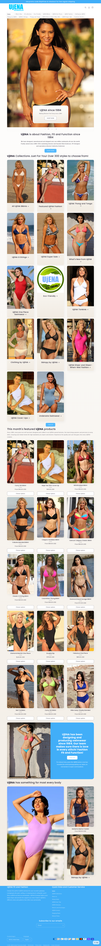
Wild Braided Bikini (80, 485)
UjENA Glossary (56, 904)
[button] (85, 7)
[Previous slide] (45, 129)
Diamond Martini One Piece (20, 653)
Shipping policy (46, 945)
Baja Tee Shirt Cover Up (50, 485)
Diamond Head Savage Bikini (80, 599)
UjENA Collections (57, 893)
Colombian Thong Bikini (50, 598)
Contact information (55, 945)
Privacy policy (38, 945)
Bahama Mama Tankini (80, 829)
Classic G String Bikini (20, 596)
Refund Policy (56, 916)
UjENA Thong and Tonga (80, 203)
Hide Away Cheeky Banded (80, 710)
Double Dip (50, 653)
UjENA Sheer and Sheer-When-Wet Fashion (80, 366)
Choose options (20, 493)
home (53, 890)
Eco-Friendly (49, 296)
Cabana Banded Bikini (20, 542)
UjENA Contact (56, 910)
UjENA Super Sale (49, 257)
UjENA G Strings (19, 257)
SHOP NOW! (72, 118)
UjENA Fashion (14, 945)
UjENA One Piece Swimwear (21, 313)
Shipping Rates (56, 913)
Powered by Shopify (22, 945)
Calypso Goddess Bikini (50, 540)
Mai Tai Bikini (20, 710)
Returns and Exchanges (58, 907)
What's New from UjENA (80, 259)
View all (50, 424)
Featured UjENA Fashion (50, 206)
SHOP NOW (50, 150)
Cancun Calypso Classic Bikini (80, 540)
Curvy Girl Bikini (20, 485)
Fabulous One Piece (80, 653)
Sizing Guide (55, 899)
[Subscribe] (63, 925)
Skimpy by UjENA (49, 362)
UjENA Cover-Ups (19, 418)
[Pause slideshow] (56, 129)
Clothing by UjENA (19, 362)
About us (54, 896)
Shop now (72, 757)
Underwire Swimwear (49, 416)
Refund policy (31, 945)
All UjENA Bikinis (19, 206)
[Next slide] (52, 129)
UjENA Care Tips (56, 902)
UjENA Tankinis (79, 309)
